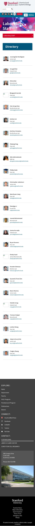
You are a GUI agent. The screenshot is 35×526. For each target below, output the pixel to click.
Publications (5, 406)
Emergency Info (17, 516)
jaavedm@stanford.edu (16, 222)
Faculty (3, 396)
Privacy (18, 517)
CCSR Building (6, 439)
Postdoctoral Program (8, 403)
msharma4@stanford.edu (17, 295)
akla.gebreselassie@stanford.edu (19, 161)
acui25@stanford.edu (15, 123)
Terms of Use (17, 514)
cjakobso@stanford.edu (16, 186)
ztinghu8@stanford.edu (16, 355)
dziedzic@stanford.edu (16, 135)
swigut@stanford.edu (16, 319)
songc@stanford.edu (15, 307)
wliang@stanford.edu (15, 198)
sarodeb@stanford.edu (16, 97)
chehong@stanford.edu (16, 110)
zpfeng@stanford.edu (16, 148)
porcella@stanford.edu (16, 234)
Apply (3, 389)
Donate (20, 14)
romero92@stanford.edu (16, 246)
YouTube (7, 431)
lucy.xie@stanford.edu (16, 343)
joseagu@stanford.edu (16, 61)
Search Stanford (17, 512)
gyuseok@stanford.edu (16, 283)
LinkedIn (7, 425)
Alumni (3, 410)
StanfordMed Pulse (10, 418)
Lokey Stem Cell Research (10, 446)
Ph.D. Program (5, 399)
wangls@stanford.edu (16, 331)
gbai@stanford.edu (15, 73)
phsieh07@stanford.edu (16, 174)
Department (5, 392)
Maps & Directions (17, 510)
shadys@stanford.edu (16, 258)
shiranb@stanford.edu (16, 85)
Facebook (7, 421)
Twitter (6, 428)
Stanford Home (17, 508)
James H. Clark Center (9, 443)
